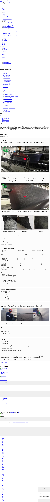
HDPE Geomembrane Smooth (6, 75)
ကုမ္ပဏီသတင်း (4, 38)
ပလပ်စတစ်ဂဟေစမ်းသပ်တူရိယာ (7, 63)
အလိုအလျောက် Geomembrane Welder (7, 102)
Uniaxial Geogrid (5, 56)
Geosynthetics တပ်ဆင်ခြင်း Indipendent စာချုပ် (8, 27)
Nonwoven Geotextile (5, 50)
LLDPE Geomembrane (5, 49)
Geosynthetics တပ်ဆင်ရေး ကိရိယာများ (7, 19)
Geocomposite (4, 13)
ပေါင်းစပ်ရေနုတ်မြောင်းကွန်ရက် (6, 81)
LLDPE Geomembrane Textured (4, 372)
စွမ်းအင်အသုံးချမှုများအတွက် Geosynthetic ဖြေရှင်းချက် (9, 34)
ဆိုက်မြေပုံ (16, 412)
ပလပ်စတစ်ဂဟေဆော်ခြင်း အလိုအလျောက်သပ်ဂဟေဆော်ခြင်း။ (10, 97)
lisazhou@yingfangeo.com (9, 2)
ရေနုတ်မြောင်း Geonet (5, 15)
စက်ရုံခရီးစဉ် (3, 9)
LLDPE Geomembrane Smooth (4, 369)
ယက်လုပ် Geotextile (5, 51)
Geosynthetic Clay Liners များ (6, 84)
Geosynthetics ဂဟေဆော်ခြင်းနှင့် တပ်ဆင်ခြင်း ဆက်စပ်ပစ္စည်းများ (10, 64)
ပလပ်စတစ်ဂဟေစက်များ (6, 62)
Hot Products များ (5, 20)
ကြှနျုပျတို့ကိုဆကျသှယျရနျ (5, 40)
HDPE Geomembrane (3, 377)
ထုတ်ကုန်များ (3, 43)
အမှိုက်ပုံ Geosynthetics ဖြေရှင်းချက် (7, 33)
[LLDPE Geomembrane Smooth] (4, 368)
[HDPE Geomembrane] (3, 376)
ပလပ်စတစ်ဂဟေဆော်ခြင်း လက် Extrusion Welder (9, 108)
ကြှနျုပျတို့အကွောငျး (4, 8)
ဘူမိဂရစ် (4, 14)
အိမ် (2, 7)
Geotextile (4, 12)
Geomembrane (3, 44)
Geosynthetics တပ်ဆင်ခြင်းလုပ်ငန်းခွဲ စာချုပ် (8, 26)
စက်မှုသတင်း (4, 39)
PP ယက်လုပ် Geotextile (5, 105)
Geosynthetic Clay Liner (4, 53)
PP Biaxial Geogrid (5, 73)
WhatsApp (1, 415)
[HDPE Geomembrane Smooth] (3, 373)
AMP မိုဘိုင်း (19, 412)
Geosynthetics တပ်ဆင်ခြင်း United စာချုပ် (8, 28)
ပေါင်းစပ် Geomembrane (5, 87)
